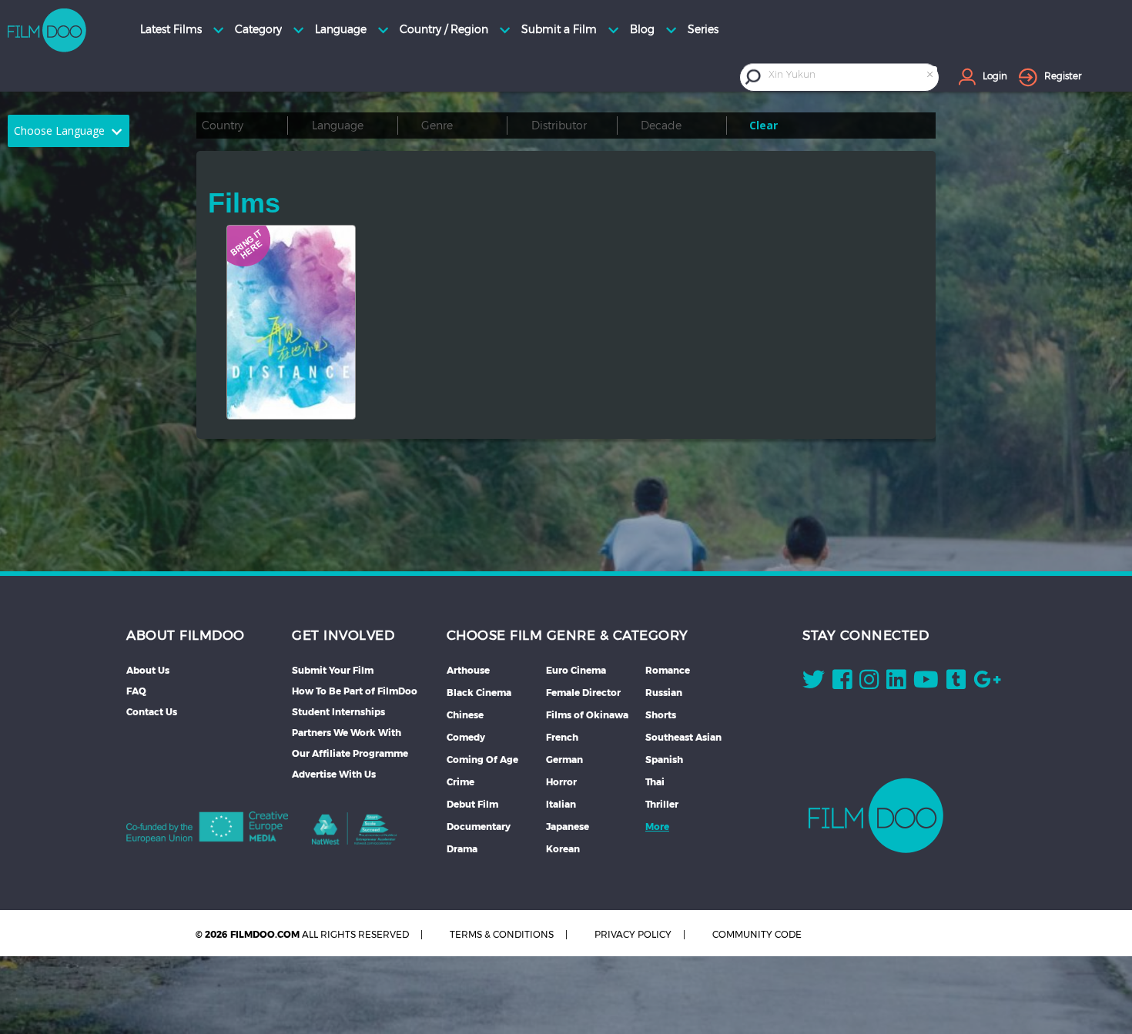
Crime (460, 782)
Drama (462, 849)
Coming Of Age (482, 759)
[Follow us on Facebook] (842, 683)
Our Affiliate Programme (350, 753)
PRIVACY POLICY (632, 934)
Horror (561, 782)
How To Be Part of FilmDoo (354, 691)
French (562, 737)
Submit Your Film (332, 670)
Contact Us (151, 712)
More (657, 826)
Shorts (660, 715)
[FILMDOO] (876, 815)
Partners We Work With (346, 732)
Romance (667, 670)
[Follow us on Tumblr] (956, 683)
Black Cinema (479, 692)
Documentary (479, 826)
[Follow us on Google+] (987, 683)
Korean (563, 849)
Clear (763, 125)
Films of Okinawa (587, 715)
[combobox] (852, 76)
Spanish (664, 759)
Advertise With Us (334, 774)
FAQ (136, 691)
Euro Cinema (576, 670)
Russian (663, 692)
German (564, 759)
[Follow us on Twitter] (813, 683)
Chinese (465, 715)
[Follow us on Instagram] (869, 683)
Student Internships (338, 712)
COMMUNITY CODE (757, 934)
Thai (655, 782)
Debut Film (472, 804)
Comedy (466, 737)
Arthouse (468, 670)
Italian (561, 804)
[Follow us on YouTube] (926, 683)
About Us (147, 670)
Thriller (661, 804)
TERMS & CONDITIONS (502, 934)
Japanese (567, 826)
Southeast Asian (683, 737)
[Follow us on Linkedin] (896, 683)
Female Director (583, 692)
